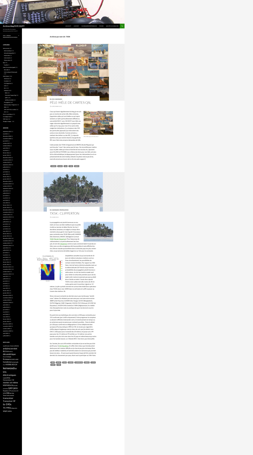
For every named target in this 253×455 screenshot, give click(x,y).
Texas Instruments (8, 395)
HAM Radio (58, 99)
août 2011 (5, 276)
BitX (6, 93)
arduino (6, 348)
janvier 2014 (6, 207)
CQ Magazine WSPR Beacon (89, 26)
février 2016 (6, 153)
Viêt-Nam (5, 119)
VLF (5, 112)
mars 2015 (5, 174)
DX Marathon (64, 346)
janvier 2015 (6, 179)
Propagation (64, 210)
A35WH (71, 362)
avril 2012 (5, 257)
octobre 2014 (6, 186)
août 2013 (5, 219)
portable (15, 385)
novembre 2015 (7, 160)
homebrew (7, 362)
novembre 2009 (7, 326)
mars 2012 (5, 259)
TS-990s (7, 408)
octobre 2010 (6, 300)
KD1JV (14, 364)
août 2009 (5, 333)
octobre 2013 (6, 214)
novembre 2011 (7, 269)
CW (5, 85)
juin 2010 (5, 309)
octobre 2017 (6, 143)
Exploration (7, 55)
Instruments (7, 58)
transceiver (8, 398)
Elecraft (5, 356)
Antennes (6, 78)
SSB (7, 393)
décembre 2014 (7, 181)
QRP (6, 97)
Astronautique (7, 50)
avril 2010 (5, 314)
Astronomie (6, 48)
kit (16, 368)
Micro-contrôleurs (8, 114)
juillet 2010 (6, 307)
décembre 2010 (7, 295)
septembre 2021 (7, 131)
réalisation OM (14, 390)
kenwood (8, 368)
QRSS (15, 388)
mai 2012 (5, 255)
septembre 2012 (7, 245)
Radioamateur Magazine (10, 104)
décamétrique (9, 354)
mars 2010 (5, 316)
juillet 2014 (6, 193)
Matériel (6, 90)
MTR (11, 385)
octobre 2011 (6, 271)
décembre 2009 (7, 324)
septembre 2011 (7, 274)
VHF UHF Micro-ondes (10, 109)
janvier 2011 (6, 293)
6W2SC (58, 362)
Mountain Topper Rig (10, 95)
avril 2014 (5, 200)
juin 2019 (5, 141)
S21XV (53, 364)
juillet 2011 (6, 278)
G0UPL (13, 359)
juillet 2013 (6, 221)
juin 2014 (5, 195)
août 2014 (5, 191)
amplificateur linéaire (8, 346)
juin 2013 (5, 224)
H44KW (87, 362)
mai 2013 (5, 226)
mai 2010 (5, 312)
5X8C (52, 362)
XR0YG (77, 166)
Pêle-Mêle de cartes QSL (70, 102)
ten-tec (11, 393)
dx (12, 351)
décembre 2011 (7, 267)
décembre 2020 (7, 136)
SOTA (4, 393)
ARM (12, 349)
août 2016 (5, 148)
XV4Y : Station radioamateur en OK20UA (10, 36)
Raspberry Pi (7, 391)
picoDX (101, 26)
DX (51, 99)
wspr (5, 411)
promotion (5, 388)
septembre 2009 (7, 331)
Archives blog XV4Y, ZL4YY (14, 26)
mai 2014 (5, 198)
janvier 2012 (6, 264)
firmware (7, 359)
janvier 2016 (6, 155)
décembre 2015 (7, 157)
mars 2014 (5, 202)
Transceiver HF (9, 401)
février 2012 (6, 262)
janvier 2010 (6, 321)
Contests (6, 81)
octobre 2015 (6, 162)
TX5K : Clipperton (64, 213)
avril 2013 (5, 229)
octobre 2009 (6, 328)
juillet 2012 (6, 250)
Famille (6, 65)
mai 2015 (5, 169)
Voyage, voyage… (7, 121)
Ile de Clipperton (60, 239)
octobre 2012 (6, 243)
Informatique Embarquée (10, 72)
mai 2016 (5, 150)
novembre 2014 (7, 183)
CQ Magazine (7, 83)
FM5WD (53, 166)
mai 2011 (5, 283)
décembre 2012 (7, 238)
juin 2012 (5, 252)
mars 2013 (5, 231)
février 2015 (6, 176)
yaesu (9, 411)
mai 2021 (5, 134)
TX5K (71, 166)
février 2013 (6, 233)
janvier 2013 (6, 236)
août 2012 (5, 248)
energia (9, 357)
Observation (7, 60)
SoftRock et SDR (9, 100)
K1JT (4, 364)
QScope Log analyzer (112, 26)
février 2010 (6, 319)
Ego (53, 99)
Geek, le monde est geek (9, 67)
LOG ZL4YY (68, 26)
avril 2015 (5, 172)
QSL (66, 166)
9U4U (64, 362)
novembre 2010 (7, 297)
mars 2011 (5, 288)
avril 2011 (5, 286)
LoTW (93, 362)
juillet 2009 (6, 335)
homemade (14, 362)
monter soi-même (10, 382)
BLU (4, 351)
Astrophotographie (9, 53)
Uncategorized (7, 116)
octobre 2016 (6, 145)
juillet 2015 (6, 167)
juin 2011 (5, 281)
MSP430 (6, 385)
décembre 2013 (7, 210)
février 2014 (6, 205)
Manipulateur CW (8, 380)
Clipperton (63, 244)
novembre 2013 (7, 212)
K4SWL (8, 365)
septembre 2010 (7, 302)
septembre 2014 (7, 188)
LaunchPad (6, 378)
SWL (5, 107)
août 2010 (5, 305)
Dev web (6, 69)
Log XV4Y (76, 26)
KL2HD (60, 166)
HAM (16, 359)
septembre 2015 (7, 164)
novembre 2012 (7, 240)
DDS (7, 351)
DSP (10, 351)
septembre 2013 (7, 217)
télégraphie (14, 408)
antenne (16, 346)
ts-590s (7, 404)
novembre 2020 (7, 138)
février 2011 (6, 290)
